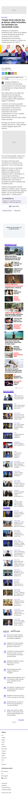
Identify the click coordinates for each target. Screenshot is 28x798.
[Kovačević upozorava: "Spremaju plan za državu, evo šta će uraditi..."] (7, 583)
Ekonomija (4, 748)
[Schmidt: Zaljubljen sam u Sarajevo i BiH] (7, 445)
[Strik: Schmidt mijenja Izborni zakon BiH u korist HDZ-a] (7, 407)
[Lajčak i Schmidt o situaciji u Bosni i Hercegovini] (7, 474)
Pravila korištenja (6, 787)
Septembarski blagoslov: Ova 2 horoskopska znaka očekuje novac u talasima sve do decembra (16, 680)
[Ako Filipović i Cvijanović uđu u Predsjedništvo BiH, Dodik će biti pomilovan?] (7, 533)
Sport (3, 744)
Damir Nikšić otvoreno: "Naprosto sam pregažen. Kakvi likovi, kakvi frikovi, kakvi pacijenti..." (19, 593)
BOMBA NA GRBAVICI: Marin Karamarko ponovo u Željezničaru (15, 662)
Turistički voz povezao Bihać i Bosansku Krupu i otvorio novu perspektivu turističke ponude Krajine (15, 653)
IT (2, 762)
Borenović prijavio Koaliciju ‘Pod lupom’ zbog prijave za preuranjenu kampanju (19, 514)
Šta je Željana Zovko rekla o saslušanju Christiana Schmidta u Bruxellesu (19, 465)
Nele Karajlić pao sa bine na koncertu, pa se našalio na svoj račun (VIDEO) (15, 703)
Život (3, 760)
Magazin (4, 753)
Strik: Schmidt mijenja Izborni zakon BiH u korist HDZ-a (19, 407)
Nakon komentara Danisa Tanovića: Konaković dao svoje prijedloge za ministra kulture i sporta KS (19, 564)
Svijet (3, 742)
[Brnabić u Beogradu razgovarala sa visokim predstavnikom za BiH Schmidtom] (7, 493)
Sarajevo (17, 442)
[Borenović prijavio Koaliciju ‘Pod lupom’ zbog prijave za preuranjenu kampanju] (7, 514)
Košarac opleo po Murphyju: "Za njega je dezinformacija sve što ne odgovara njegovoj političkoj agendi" (19, 544)
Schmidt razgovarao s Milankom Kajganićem (19, 436)
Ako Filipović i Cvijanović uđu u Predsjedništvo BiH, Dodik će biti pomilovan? (19, 534)
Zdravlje (4, 746)
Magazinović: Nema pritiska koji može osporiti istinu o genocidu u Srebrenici (19, 524)
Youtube (5, 778)
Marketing (4, 785)
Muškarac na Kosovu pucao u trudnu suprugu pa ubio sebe (15, 696)
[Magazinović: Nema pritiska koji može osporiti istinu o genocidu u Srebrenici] (7, 523)
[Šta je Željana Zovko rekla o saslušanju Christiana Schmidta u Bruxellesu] (7, 464)
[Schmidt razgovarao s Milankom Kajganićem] (7, 436)
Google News (15, 206)
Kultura (3, 755)
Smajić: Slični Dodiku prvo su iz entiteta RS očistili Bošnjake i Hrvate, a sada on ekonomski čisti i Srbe (19, 623)
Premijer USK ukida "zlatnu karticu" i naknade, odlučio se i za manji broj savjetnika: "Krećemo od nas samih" (19, 613)
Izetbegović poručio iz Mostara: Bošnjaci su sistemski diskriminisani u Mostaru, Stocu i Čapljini (19, 603)
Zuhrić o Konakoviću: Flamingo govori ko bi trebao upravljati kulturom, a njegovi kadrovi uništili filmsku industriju (19, 554)
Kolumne (4, 764)
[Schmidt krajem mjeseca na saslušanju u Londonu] (7, 454)
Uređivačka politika (6, 789)
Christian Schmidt (7, 210)
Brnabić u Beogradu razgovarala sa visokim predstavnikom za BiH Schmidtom (19, 494)
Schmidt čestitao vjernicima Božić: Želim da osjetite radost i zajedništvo (19, 504)
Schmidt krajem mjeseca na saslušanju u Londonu (18, 455)
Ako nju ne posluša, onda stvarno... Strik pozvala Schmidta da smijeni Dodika (19, 417)
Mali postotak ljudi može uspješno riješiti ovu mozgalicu (14, 670)
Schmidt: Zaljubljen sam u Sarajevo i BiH (19, 444)
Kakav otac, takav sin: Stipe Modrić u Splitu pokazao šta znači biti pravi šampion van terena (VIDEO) (15, 712)
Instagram (5, 776)
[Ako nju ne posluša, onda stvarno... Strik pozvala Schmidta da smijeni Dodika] (7, 416)
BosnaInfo (8, 68)
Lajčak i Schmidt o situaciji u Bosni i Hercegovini (18, 474)
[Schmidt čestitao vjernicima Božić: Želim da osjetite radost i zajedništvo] (7, 503)
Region (16, 490)
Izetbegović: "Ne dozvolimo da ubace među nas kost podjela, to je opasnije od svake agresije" (19, 573)
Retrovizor (4, 757)
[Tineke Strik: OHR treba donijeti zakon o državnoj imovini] (7, 397)
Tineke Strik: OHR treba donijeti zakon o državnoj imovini (19, 397)
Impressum (4, 783)
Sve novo (21, 720)
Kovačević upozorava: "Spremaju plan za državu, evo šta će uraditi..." (18, 583)
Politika (4, 17)
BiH (15, 394)
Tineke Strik (17, 210)
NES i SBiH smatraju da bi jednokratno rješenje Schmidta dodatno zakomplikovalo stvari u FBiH (19, 427)
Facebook (5, 771)
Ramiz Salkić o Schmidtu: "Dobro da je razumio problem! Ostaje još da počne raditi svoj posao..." (19, 484)
